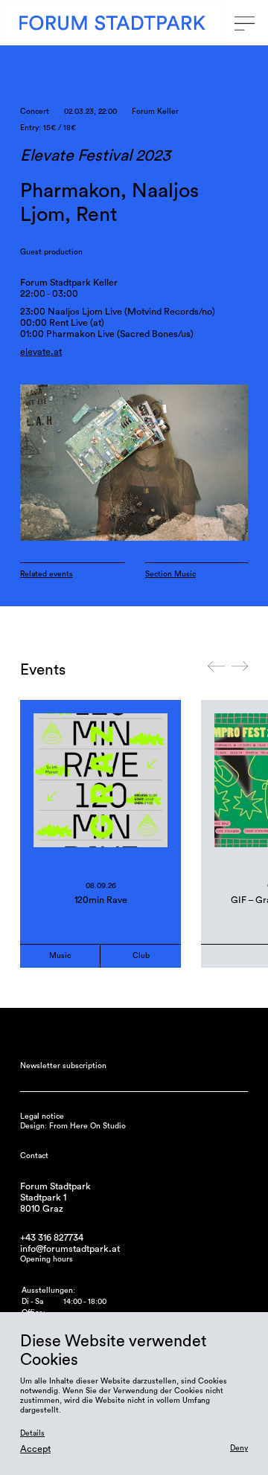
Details (32, 1433)
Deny (239, 1448)
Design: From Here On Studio (73, 1126)
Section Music (170, 574)
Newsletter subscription (63, 1066)
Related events (46, 574)
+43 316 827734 (51, 1237)
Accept (35, 1449)
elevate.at (41, 351)
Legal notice (42, 1116)
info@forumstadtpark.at (70, 1248)
